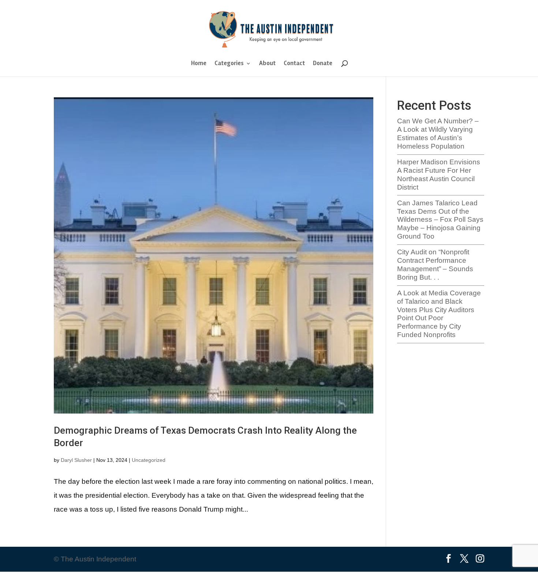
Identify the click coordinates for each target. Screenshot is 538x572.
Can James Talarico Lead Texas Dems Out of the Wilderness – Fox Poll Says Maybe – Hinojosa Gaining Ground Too (440, 219)
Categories (229, 64)
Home (198, 64)
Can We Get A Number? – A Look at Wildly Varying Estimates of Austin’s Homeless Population (438, 133)
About (267, 64)
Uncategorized (148, 460)
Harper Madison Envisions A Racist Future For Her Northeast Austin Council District (438, 174)
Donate (322, 64)
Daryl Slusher (76, 460)
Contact (294, 64)
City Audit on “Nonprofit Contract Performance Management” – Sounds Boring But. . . (435, 264)
